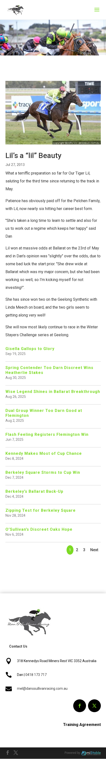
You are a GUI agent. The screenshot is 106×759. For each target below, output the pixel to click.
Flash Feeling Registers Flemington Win (46, 434)
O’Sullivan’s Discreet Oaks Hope (38, 529)
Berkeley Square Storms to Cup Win (42, 472)
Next (94, 549)
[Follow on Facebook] (79, 705)
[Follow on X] (94, 705)
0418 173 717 (36, 675)
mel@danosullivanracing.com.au (42, 688)
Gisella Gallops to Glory (29, 348)
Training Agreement (82, 724)
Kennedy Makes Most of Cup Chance (43, 453)
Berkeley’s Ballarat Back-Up (34, 491)
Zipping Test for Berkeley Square (40, 510)
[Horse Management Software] (91, 753)
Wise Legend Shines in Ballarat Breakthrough (52, 391)
